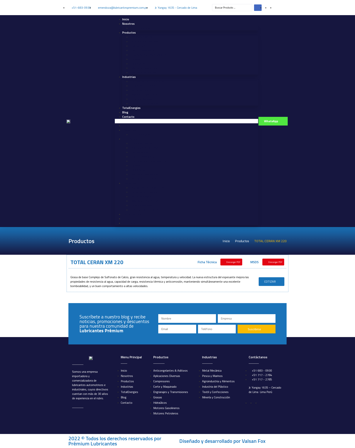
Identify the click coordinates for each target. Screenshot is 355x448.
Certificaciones (140, 28)
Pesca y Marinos (141, 99)
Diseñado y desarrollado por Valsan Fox (222, 441)
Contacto (128, 116)
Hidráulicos (138, 63)
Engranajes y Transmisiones (148, 54)
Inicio (125, 19)
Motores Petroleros (143, 72)
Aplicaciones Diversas (144, 41)
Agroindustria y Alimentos (147, 81)
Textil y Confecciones (144, 103)
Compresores (139, 46)
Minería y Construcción (145, 94)
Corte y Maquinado (143, 50)
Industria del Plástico (144, 85)
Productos (129, 32)
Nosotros (128, 23)
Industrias (129, 77)
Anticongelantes (141, 37)
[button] (186, 121)
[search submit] (258, 7)
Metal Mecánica (141, 90)
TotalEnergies (131, 108)
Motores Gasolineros (144, 68)
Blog (125, 112)
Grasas (135, 59)
